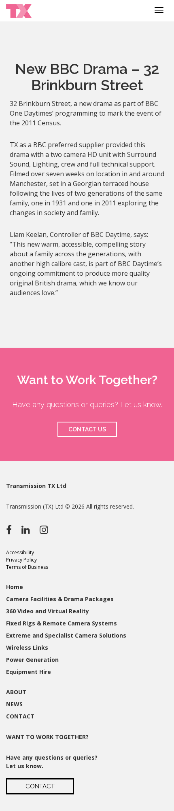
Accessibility (20, 552)
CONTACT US (87, 429)
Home (14, 587)
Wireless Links (27, 647)
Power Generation (32, 659)
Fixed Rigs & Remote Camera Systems (61, 623)
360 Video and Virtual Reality (47, 611)
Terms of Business (27, 567)
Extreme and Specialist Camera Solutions (66, 635)
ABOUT (16, 692)
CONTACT (20, 716)
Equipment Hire (28, 672)
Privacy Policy (21, 559)
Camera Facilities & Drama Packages (60, 599)
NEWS (14, 704)
